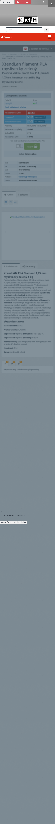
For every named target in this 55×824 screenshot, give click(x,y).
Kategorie (7, 37)
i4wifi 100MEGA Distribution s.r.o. (27, 20)
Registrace (24, 2)
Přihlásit (8, 2)
